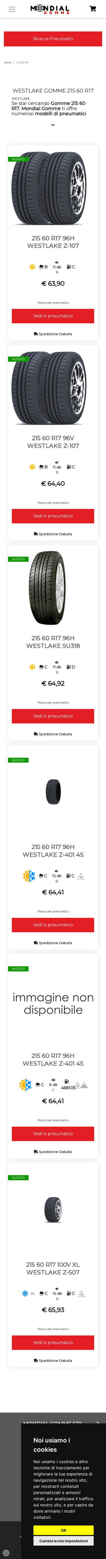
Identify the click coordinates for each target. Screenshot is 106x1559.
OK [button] (63, 1530)
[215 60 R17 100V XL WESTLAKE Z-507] (53, 1209)
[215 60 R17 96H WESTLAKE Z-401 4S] (53, 791)
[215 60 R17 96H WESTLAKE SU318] (48, 587)
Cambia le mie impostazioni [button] (63, 1541)
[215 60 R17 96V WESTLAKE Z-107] (48, 387)
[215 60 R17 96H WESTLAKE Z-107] (48, 187)
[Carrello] (93, 9)
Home (8, 62)
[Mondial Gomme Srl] (50, 9)
